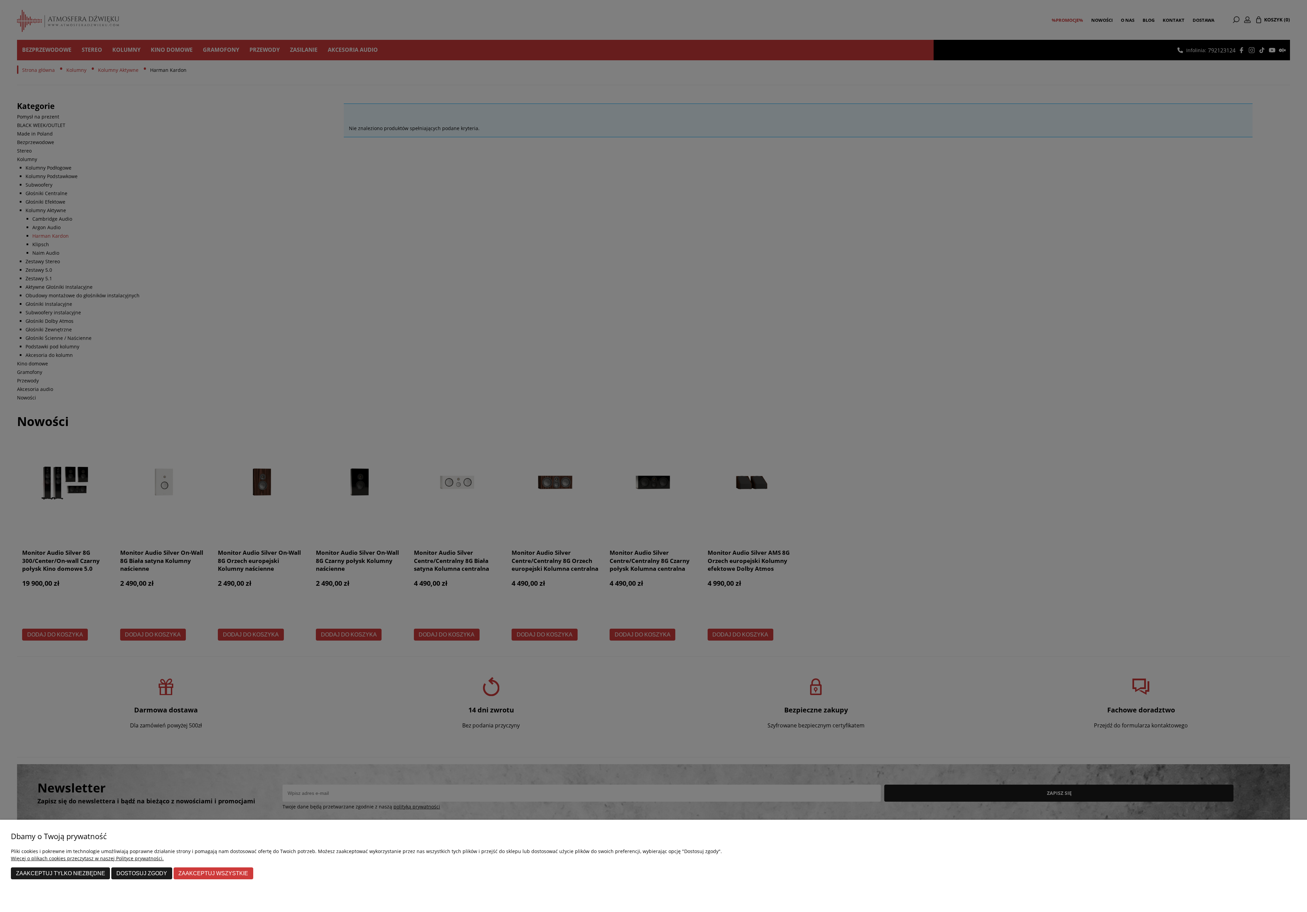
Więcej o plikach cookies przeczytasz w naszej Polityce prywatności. (87, 858)
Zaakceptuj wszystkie (213, 873)
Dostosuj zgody (141, 873)
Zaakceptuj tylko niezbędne (60, 873)
